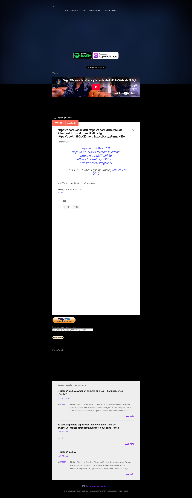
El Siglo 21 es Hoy (70, 11)
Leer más (129, 416)
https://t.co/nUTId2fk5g (96, 156)
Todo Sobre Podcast (92, 11)
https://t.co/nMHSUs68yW (89, 152)
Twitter (75, 207)
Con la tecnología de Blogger (97, 486)
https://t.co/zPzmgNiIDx (96, 163)
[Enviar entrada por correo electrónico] (64, 201)
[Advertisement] (96, 290)
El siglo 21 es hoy (67, 452)
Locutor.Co (110, 11)
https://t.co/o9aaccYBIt (96, 148)
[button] (132, 130)
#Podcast (114, 152)
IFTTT (63, 192)
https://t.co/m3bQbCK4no (94, 159)
